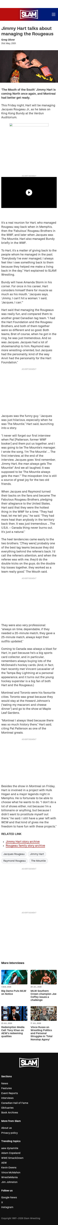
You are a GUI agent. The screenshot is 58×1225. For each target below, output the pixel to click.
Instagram (7, 1207)
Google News (9, 1197)
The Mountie (38, 860)
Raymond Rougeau (14, 860)
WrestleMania (9, 1177)
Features (6, 1088)
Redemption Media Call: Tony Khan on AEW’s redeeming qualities (12, 1032)
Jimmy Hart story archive (23, 841)
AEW (4, 1162)
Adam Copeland (10, 1153)
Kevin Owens (8, 1167)
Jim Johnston (9, 1182)
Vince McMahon (10, 1172)
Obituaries (7, 1107)
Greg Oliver (8, 39)
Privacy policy (9, 1132)
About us (6, 1128)
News (4, 1083)
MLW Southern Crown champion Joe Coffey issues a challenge (43, 996)
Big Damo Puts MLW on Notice (13, 992)
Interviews (7, 1098)
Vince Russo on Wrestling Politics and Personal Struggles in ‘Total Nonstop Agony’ (41, 1033)
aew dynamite (9, 1148)
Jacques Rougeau (13, 854)
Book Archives (9, 1112)
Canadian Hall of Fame (14, 1103)
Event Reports (9, 1093)
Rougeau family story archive (25, 845)
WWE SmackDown (12, 1158)
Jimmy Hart (37, 854)
